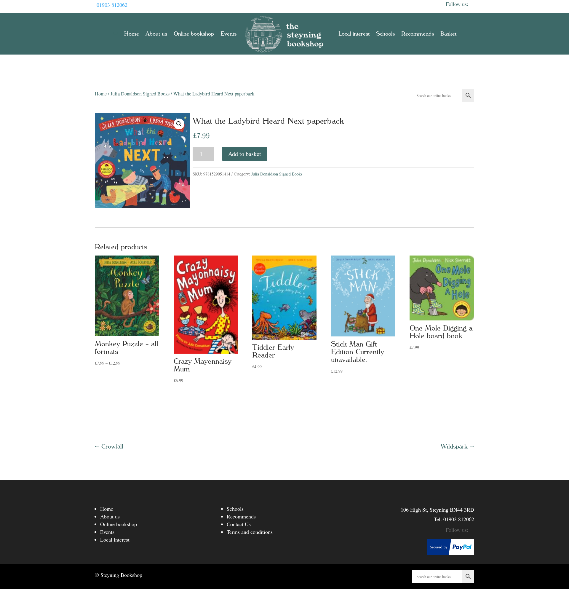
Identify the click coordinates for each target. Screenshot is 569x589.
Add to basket (244, 154)
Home (131, 34)
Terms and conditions (250, 531)
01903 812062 (112, 4)
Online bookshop (194, 34)
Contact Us (239, 524)
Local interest (354, 34)
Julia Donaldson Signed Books (140, 93)
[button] (179, 124)
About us (156, 34)
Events (228, 34)
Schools (385, 34)
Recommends (417, 34)
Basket (448, 34)
